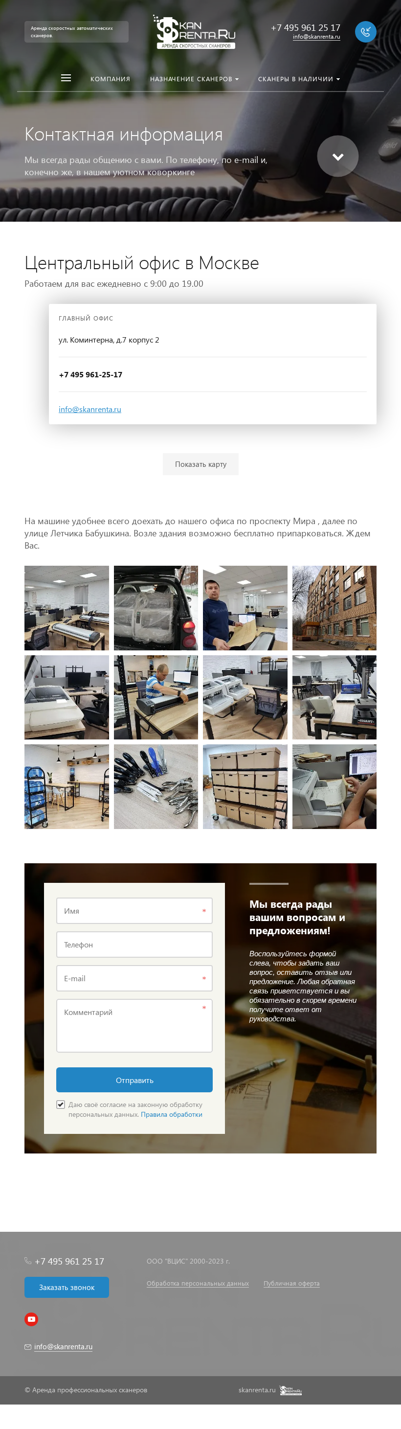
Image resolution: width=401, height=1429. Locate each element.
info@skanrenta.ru (90, 409)
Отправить (135, 1080)
